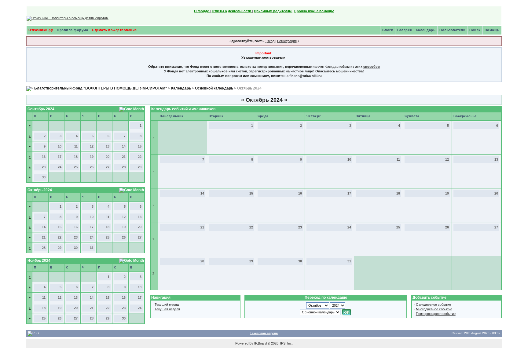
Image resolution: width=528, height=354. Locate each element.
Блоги (388, 30)
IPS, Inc (286, 343)
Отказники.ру (40, 30)
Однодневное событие (433, 304)
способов (371, 66)
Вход (270, 41)
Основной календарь (214, 88)
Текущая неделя (167, 309)
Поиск (475, 30)
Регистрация (287, 41)
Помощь (492, 30)
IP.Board (260, 343)
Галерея (404, 30)
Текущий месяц (167, 304)
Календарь (426, 30)
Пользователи (452, 30)
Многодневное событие (434, 309)
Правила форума (72, 30)
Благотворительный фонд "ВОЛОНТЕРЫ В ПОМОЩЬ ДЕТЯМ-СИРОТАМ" (100, 88)
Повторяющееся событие (436, 314)
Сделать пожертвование (114, 30)
